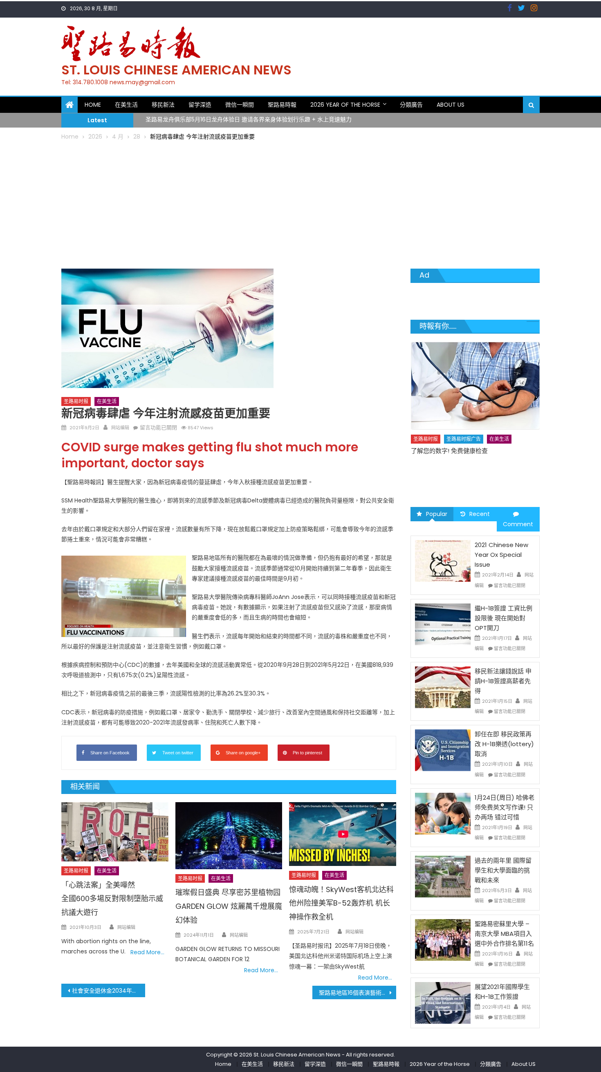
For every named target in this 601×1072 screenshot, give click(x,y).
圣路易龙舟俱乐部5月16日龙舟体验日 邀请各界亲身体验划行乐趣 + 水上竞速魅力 (249, 115)
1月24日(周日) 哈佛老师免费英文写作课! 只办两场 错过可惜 (504, 807)
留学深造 (199, 105)
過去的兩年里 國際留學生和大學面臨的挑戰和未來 (503, 870)
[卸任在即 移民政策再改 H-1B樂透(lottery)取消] (443, 750)
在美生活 (126, 105)
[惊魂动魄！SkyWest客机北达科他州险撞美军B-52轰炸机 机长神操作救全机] (342, 834)
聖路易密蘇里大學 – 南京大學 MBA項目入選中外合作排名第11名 (504, 933)
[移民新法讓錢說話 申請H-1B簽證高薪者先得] (443, 687)
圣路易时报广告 (463, 438)
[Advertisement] (300, 203)
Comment (518, 524)
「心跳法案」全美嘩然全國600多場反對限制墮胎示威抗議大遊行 (112, 899)
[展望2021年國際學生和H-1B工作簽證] (443, 1002)
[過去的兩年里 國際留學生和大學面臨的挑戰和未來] (443, 876)
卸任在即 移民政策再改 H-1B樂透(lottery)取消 (504, 744)
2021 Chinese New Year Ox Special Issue (501, 554)
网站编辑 (120, 427)
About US (450, 105)
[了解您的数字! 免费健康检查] (475, 386)
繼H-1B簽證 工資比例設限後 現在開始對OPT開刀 (503, 618)
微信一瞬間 (239, 105)
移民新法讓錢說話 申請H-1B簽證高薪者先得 (503, 681)
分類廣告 (411, 105)
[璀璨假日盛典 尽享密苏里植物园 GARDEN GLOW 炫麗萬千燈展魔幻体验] (229, 835)
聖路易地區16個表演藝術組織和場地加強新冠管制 (357, 993)
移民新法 (163, 105)
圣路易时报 (76, 401)
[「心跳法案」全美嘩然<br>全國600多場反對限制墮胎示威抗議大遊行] (114, 831)
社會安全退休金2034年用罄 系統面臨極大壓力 (108, 991)
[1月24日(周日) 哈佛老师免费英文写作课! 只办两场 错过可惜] (443, 813)
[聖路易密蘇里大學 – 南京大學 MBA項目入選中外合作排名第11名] (443, 939)
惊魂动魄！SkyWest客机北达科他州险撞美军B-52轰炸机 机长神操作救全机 (341, 903)
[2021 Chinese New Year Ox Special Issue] (443, 560)
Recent (479, 514)
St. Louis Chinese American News (176, 70)
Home (93, 105)
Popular (436, 514)
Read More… (147, 952)
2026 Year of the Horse (345, 105)
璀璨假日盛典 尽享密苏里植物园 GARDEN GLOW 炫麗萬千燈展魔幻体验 (228, 906)
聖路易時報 (282, 105)
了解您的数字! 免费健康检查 (449, 450)
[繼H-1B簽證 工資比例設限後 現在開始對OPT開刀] (443, 624)
